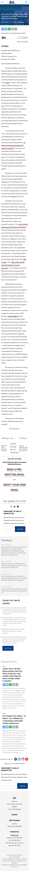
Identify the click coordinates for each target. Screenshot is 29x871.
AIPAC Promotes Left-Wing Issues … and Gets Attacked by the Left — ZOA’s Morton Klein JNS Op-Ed (14, 565)
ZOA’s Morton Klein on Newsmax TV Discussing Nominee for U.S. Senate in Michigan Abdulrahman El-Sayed (14, 578)
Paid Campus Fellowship (14, 826)
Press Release (20, 22)
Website (14, 824)
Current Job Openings (14, 809)
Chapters (14, 806)
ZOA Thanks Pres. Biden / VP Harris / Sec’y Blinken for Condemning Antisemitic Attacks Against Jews (14, 719)
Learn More (8, 648)
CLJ (11, 22)
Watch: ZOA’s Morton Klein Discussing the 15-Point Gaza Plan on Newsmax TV (14, 591)
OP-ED (3, 666)
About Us (14, 801)
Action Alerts (5, 22)
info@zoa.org (14, 835)
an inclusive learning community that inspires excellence (13, 145)
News (14, 22)
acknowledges (12, 316)
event (7, 83)
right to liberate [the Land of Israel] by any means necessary (13, 265)
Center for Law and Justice (14, 804)
